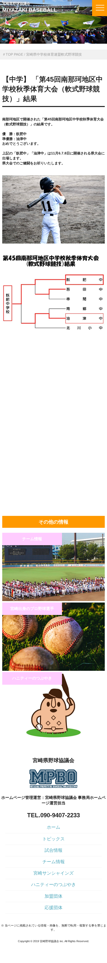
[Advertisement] (53, 372)
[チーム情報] (53, 600)
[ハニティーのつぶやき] (53, 739)
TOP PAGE (14, 54)
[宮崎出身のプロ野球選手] (53, 670)
